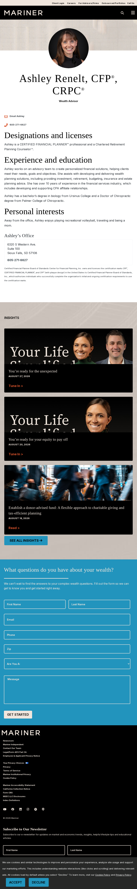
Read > (14, 528)
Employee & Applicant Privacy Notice (21, 756)
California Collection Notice (16, 789)
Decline (38, 882)
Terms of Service (11, 770)
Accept (15, 882)
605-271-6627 (18, 124)
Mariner (21, 732)
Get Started (18, 714)
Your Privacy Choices (13, 763)
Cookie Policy (9, 778)
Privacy (7, 767)
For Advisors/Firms (88, 3)
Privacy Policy (123, 875)
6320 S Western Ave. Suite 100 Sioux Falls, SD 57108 (22, 249)
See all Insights (24, 540)
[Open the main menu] (133, 13)
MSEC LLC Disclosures (14, 796)
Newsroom (8, 741)
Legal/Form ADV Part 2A (15, 752)
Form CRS (8, 792)
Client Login (58, 3)
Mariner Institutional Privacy (17, 774)
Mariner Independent (13, 744)
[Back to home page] (23, 14)
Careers (71, 3)
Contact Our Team (12, 748)
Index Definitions (11, 800)
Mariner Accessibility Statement (19, 785)
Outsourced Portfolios (114, 3)
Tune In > (16, 386)
